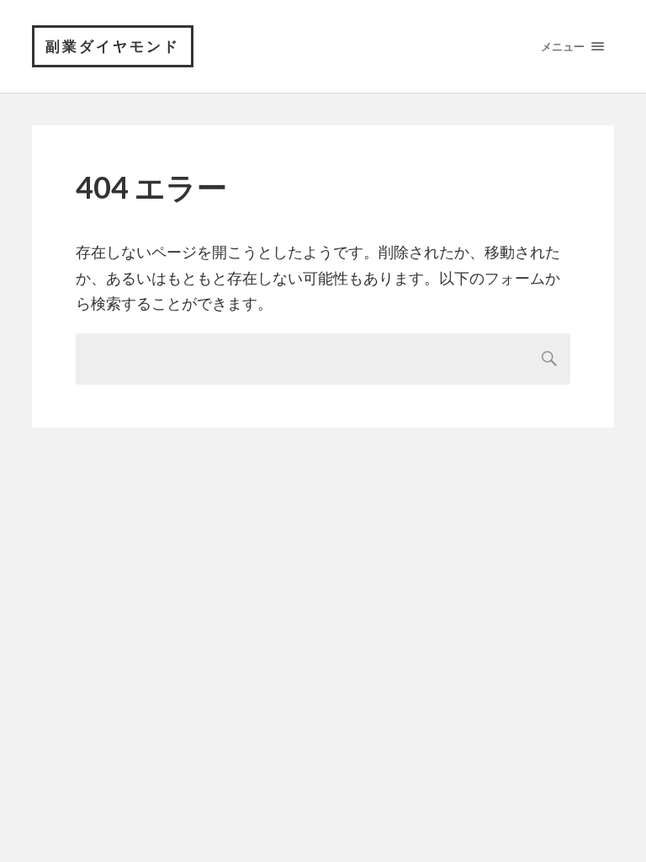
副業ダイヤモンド (112, 46)
